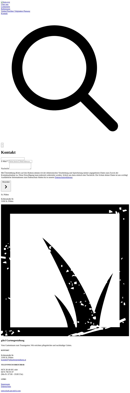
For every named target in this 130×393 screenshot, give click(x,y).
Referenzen (5, 9)
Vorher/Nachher (7, 11)
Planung (26, 11)
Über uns (4, 4)
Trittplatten (18, 11)
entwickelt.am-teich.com (11, 391)
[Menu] (2, 145)
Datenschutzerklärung (63, 177)
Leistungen (5, 7)
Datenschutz (6, 386)
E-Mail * (4, 161)
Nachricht (5, 168)
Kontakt (4, 13)
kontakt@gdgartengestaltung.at (13, 360)
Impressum (5, 384)
